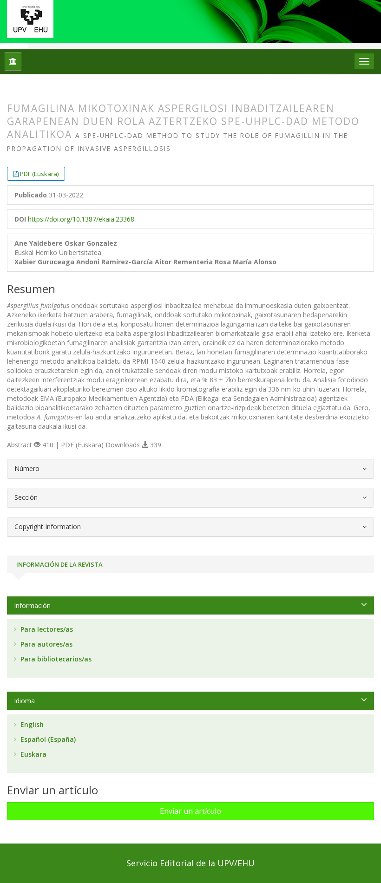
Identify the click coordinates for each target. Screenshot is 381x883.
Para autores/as (45, 644)
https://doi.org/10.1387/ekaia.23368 (81, 219)
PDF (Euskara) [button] (39, 174)
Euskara (32, 754)
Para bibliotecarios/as (55, 658)
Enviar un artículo (190, 811)
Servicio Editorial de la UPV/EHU (190, 863)
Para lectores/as (46, 629)
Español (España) (47, 739)
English (31, 724)
